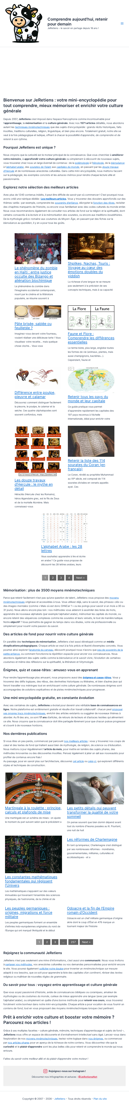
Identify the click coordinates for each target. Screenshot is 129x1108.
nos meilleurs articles (76, 741)
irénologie (98, 162)
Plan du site (100, 1098)
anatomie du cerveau (41, 649)
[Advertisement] (64, 72)
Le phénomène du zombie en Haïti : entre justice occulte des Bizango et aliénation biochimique (36, 274)
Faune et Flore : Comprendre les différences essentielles (91, 338)
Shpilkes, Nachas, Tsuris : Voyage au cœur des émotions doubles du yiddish (89, 269)
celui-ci (92, 761)
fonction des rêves (104, 202)
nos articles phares (18, 1042)
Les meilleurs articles (53, 198)
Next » (80, 577)
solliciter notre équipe (51, 968)
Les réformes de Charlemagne (92, 839)
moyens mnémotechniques (41, 1038)
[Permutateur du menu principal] (122, 23)
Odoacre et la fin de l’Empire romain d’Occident (90, 910)
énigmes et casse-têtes (97, 677)
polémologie (82, 162)
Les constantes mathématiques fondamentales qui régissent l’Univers (31, 881)
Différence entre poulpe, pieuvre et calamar (35, 394)
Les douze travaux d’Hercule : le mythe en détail (34, 484)
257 (73, 942)
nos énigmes (95, 1038)
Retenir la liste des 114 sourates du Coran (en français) (86, 464)
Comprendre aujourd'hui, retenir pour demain (78, 21)
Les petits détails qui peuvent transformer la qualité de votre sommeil (92, 812)
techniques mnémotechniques (32, 127)
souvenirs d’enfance (66, 202)
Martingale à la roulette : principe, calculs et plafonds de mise (33, 810)
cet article (78, 761)
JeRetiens (59, 1098)
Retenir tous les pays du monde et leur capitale (88, 399)
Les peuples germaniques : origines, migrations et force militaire (28, 912)
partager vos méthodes (18, 964)
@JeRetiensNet (87, 1076)
